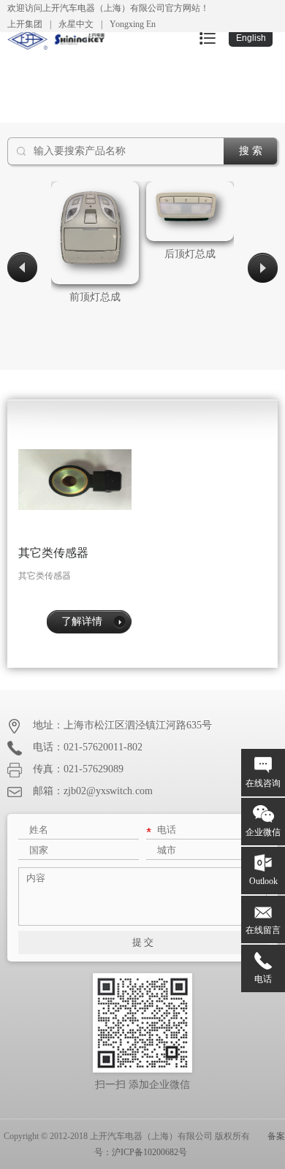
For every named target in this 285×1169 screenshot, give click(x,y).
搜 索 (250, 150)
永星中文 (76, 24)
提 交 (142, 942)
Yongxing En (133, 24)
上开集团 (24, 24)
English (251, 38)
